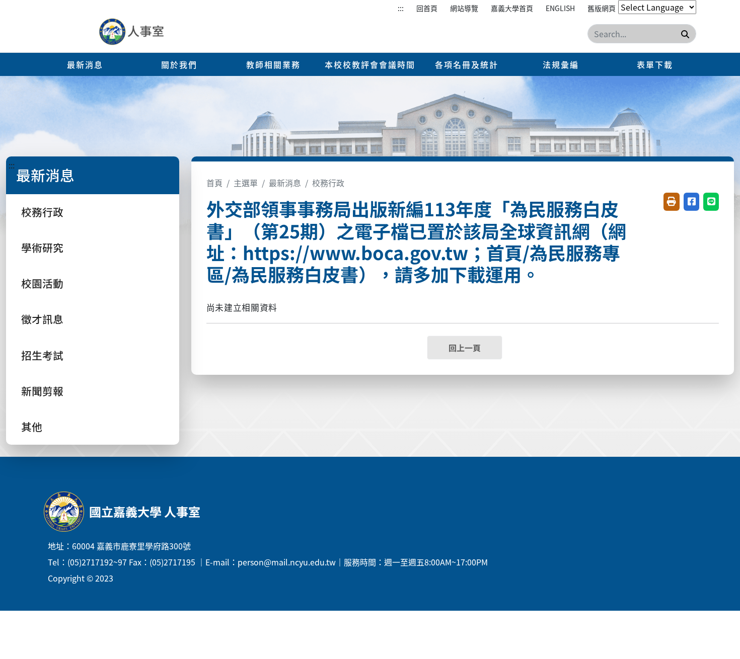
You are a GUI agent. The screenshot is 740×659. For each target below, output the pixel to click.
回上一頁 (465, 348)
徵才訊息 (42, 318)
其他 (31, 426)
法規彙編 (561, 64)
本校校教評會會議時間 (370, 64)
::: (401, 8)
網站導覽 (464, 8)
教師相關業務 (273, 64)
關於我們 (179, 64)
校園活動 (42, 283)
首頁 (214, 183)
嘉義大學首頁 (512, 8)
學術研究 (42, 247)
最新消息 (85, 64)
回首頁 (426, 8)
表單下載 (655, 64)
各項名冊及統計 (466, 64)
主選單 (246, 183)
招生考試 (42, 355)
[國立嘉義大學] (153, 32)
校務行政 (42, 211)
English (560, 8)
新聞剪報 (42, 390)
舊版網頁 (601, 8)
